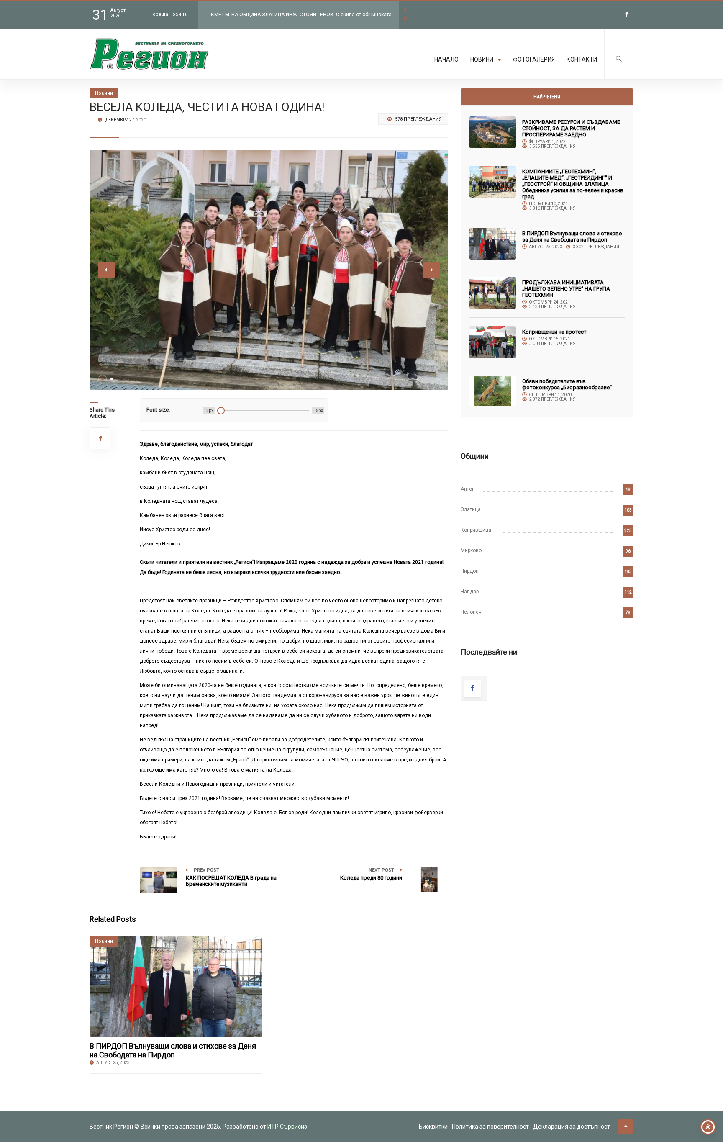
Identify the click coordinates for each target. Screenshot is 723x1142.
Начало (446, 59)
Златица (471, 509)
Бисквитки (433, 1126)
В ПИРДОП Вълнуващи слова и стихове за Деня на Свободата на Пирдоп (173, 1050)
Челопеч (471, 612)
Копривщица (476, 530)
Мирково (471, 550)
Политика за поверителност (490, 1126)
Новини (481, 59)
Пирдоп (470, 571)
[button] (102, 379)
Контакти (582, 59)
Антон (468, 489)
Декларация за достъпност (571, 1126)
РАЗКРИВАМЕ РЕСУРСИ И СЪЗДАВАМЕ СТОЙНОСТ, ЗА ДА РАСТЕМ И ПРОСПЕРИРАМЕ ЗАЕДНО (571, 128)
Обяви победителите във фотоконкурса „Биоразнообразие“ (567, 384)
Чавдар (470, 591)
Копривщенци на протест (554, 332)
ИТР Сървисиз (287, 1126)
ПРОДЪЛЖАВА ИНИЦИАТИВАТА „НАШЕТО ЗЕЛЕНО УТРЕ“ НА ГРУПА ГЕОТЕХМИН (566, 288)
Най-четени (546, 97)
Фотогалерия (534, 59)
